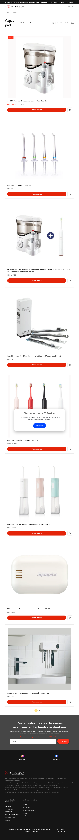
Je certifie (39, 426)
